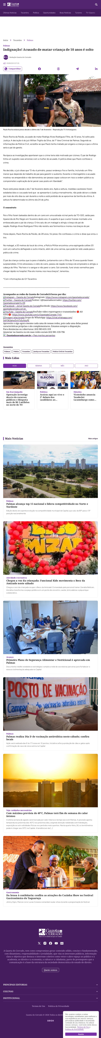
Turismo (78, 13)
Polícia (16, 351)
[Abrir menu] (4, 4)
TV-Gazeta (90, 13)
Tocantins (25, 13)
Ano (86, 366)
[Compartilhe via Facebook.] (39, 68)
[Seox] (50, 1020)
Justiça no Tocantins (41, 351)
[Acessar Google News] (62, 943)
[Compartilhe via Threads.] (58, 68)
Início (5, 40)
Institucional (11, 998)
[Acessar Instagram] (45, 943)
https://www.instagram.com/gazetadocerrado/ (67, 297)
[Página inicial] (50, 933)
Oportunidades (49, 13)
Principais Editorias (15, 984)
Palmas (30, 40)
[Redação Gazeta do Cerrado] (5, 57)
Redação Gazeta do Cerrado (20, 57)
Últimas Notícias (10, 13)
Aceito (81, 1034)
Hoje (14, 366)
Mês (62, 366)
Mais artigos (93, 438)
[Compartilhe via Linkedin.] (96, 68)
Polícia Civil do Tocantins (62, 351)
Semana (38, 366)
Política (36, 13)
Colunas (8, 991)
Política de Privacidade (58, 1006)
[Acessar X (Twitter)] (39, 943)
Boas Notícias (65, 13)
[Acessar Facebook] (50, 943)
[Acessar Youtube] (56, 943)
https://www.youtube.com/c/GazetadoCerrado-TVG (37, 314)
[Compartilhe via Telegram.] (77, 68)
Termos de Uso (38, 1006)
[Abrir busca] (96, 4)
